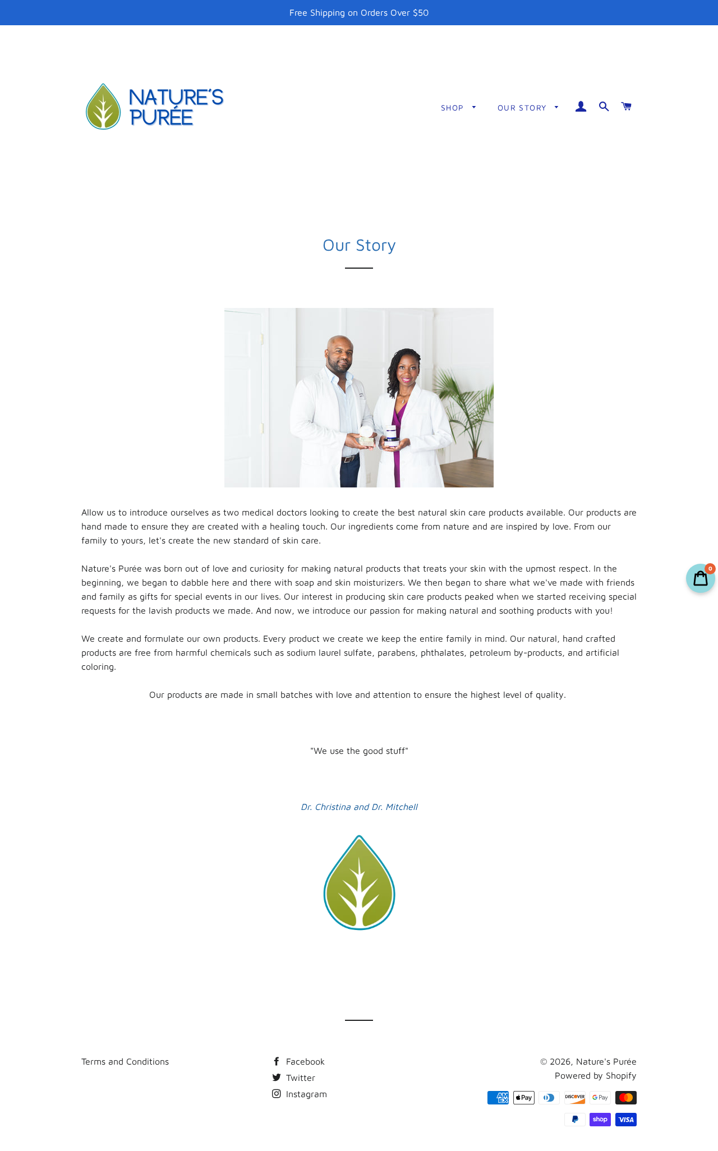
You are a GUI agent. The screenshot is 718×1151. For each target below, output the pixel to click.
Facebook (304, 1061)
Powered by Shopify (596, 1075)
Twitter (299, 1077)
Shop (454, 107)
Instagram (305, 1094)
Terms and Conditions (125, 1061)
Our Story (524, 107)
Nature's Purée (606, 1061)
